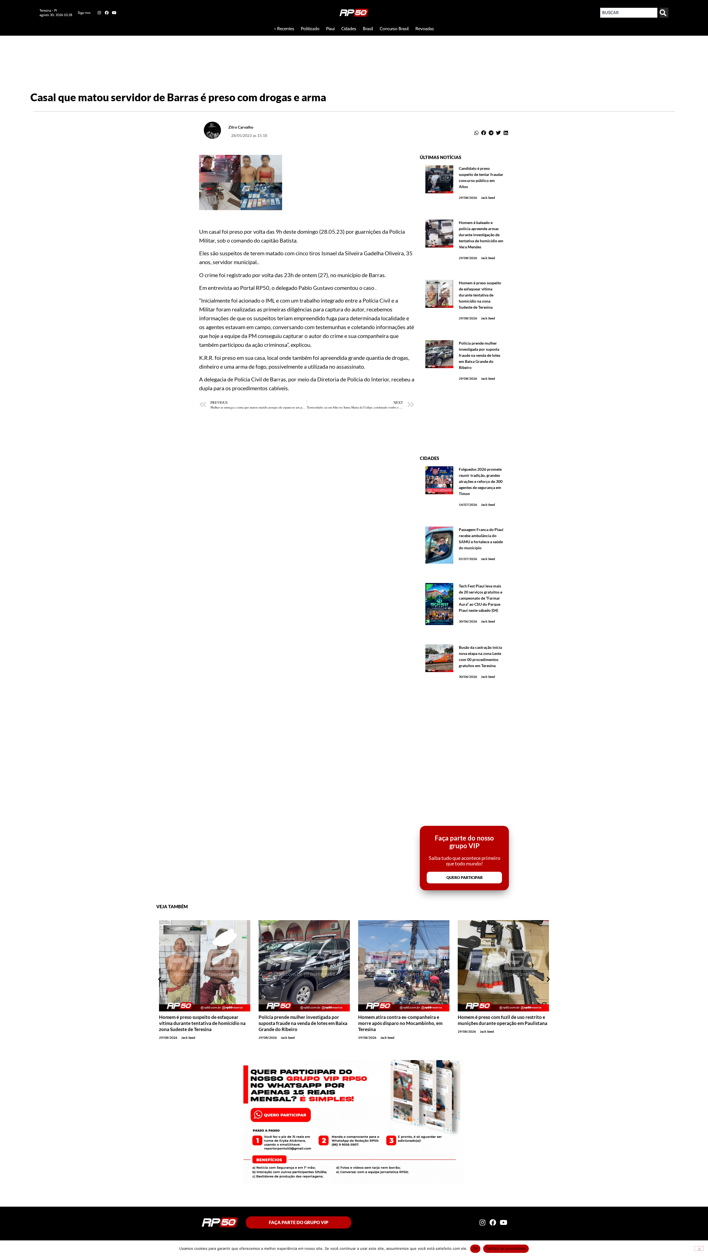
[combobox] (628, 13)
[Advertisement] (134, 53)
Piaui (330, 28)
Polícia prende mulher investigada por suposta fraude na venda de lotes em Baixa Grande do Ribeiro (479, 355)
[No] (699, 1248)
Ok (475, 1248)
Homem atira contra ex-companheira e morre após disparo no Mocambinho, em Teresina (301, 1023)
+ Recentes (284, 28)
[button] (476, 133)
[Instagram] (99, 13)
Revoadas (424, 28)
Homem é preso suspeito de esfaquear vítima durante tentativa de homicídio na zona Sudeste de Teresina (480, 294)
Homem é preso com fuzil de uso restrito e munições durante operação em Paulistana (403, 1020)
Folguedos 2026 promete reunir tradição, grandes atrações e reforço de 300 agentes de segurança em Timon (481, 481)
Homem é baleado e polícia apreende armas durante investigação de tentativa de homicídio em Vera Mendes (481, 234)
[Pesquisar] (664, 13)
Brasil (368, 28)
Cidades (348, 28)
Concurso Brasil (394, 28)
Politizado (310, 28)
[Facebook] (107, 13)
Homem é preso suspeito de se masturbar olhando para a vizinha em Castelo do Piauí (503, 1020)
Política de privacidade (506, 1248)
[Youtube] (114, 13)
